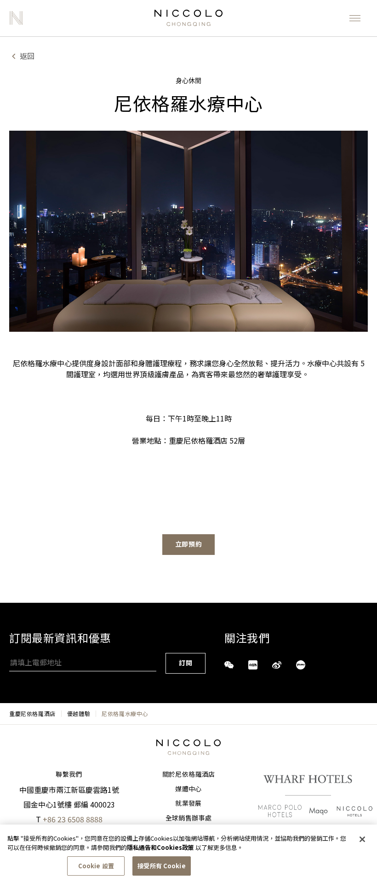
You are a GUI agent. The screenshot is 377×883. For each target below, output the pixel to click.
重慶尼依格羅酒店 (32, 713)
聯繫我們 (69, 774)
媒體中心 (188, 789)
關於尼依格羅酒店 (188, 774)
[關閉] (362, 839)
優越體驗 (78, 713)
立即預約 (188, 544)
